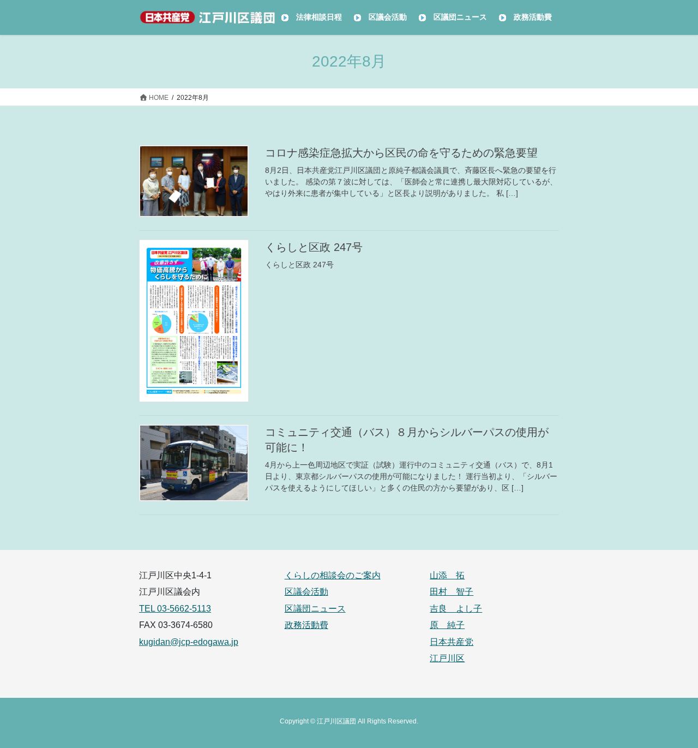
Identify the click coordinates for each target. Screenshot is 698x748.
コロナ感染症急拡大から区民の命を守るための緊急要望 (401, 153)
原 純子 (447, 625)
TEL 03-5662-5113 (175, 608)
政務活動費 (306, 625)
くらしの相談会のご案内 (333, 575)
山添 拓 (447, 575)
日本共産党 (451, 642)
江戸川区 (447, 658)
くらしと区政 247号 (314, 247)
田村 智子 (451, 591)
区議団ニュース (315, 608)
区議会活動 (306, 591)
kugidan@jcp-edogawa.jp (188, 642)
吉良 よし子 (456, 608)
